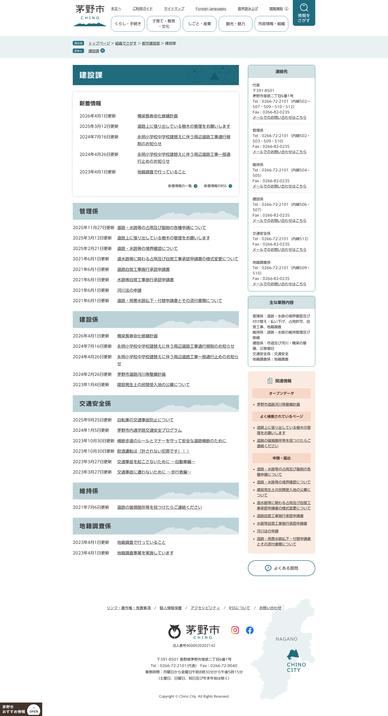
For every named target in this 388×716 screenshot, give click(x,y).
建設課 (93, 51)
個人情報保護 (171, 608)
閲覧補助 (276, 8)
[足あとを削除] (102, 50)
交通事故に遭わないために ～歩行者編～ (154, 472)
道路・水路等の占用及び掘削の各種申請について (161, 228)
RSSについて (239, 608)
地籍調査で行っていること (161, 172)
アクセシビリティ (205, 608)
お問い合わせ (270, 608)
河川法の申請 (129, 290)
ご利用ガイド (142, 8)
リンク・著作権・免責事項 (129, 608)
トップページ (99, 43)
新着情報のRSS (215, 186)
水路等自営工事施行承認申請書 (145, 280)
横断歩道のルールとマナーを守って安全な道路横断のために (171, 441)
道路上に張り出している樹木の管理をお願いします (183, 126)
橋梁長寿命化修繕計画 (157, 116)
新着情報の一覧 (180, 186)
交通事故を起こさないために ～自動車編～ (156, 462)
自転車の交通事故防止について (145, 420)
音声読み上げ (248, 8)
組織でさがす (126, 43)
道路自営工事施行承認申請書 (143, 269)
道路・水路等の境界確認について (147, 248)
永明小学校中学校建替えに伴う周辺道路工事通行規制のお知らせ (175, 346)
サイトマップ (174, 8)
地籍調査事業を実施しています (145, 553)
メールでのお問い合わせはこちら (279, 117)
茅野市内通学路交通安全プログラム (149, 430)
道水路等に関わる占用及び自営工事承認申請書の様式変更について (177, 259)
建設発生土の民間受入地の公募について (153, 385)
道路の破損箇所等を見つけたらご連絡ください (159, 507)
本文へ (116, 8)
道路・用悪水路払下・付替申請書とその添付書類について (169, 301)
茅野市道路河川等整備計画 (141, 374)
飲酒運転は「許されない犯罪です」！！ (153, 451)
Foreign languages (211, 8)
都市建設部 (151, 43)
